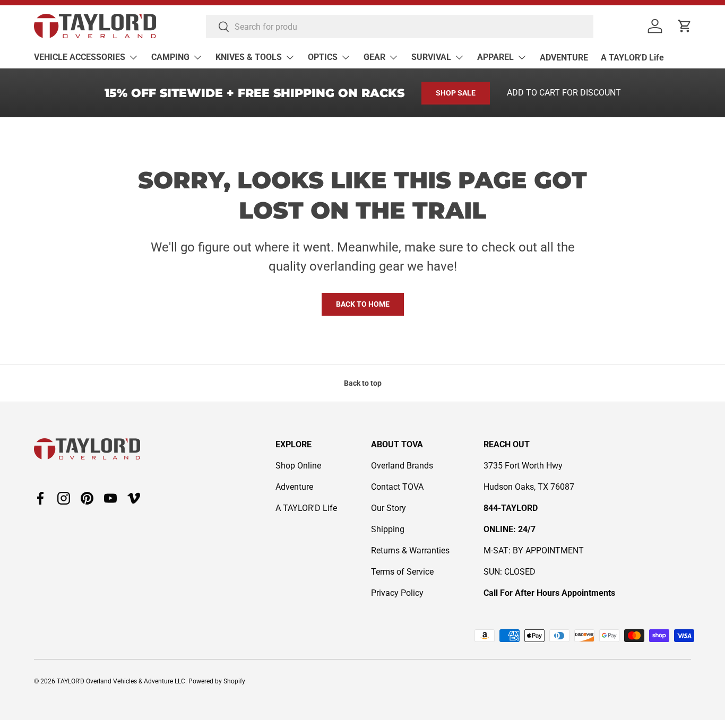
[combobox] (399, 26)
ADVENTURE (564, 58)
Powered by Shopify (216, 681)
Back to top (363, 383)
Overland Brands (402, 466)
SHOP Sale (456, 93)
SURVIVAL (431, 57)
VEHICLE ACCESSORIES (79, 57)
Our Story (388, 508)
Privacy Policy (397, 593)
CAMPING (170, 57)
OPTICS (323, 57)
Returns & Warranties (410, 550)
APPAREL (495, 57)
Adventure (294, 487)
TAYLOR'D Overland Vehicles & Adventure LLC (121, 681)
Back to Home (363, 304)
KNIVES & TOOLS (248, 57)
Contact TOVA (397, 487)
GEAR (374, 57)
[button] (684, 26)
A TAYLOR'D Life (632, 58)
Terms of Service (402, 572)
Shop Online (298, 466)
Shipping (387, 529)
